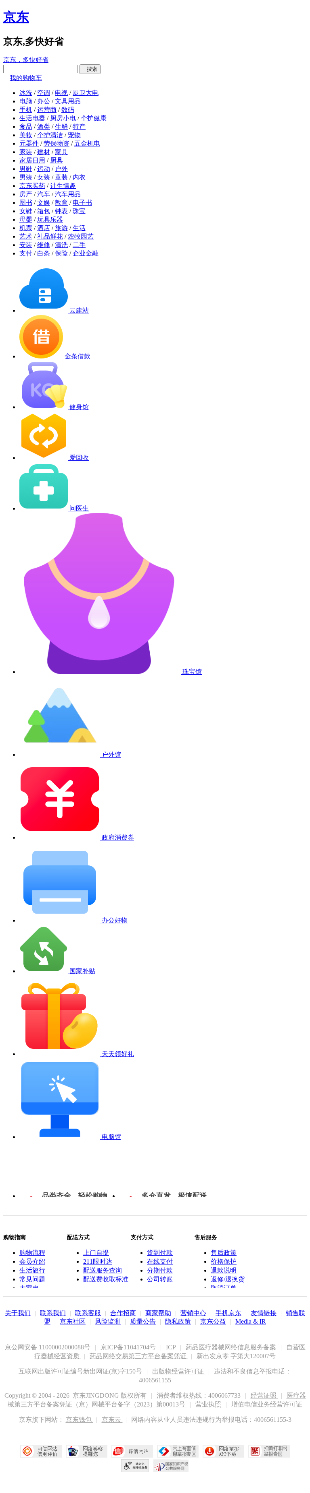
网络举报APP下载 (223, 1451)
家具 (61, 151)
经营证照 (264, 1395)
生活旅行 (32, 1270)
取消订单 (224, 1288)
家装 (25, 151)
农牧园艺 (81, 236)
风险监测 (108, 1321)
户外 (61, 168)
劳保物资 (56, 143)
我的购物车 (26, 77)
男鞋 (25, 168)
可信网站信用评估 (41, 1451)
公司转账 (160, 1279)
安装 (25, 244)
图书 (25, 202)
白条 (43, 253)
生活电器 (32, 118)
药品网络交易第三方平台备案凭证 (139, 1356)
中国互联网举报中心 (178, 1451)
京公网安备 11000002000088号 (48, 1347)
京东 (16, 17)
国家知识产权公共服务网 (171, 1465)
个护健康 (94, 118)
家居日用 (32, 160)
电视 (61, 92)
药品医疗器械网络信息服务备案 (232, 1347)
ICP (171, 1347)
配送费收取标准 (105, 1279)
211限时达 (97, 1261)
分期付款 (160, 1270)
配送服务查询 (102, 1270)
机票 (25, 227)
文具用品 (68, 101)
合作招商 (123, 1313)
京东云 (112, 1419)
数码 (67, 109)
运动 (43, 168)
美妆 (25, 135)
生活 (79, 227)
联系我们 (53, 1313)
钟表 (61, 211)
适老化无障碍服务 (135, 1465)
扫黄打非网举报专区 (269, 1451)
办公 (43, 101)
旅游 (61, 227)
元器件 (29, 143)
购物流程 (32, 1252)
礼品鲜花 (50, 236)
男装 (25, 177)
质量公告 (143, 1321)
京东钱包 (79, 1419)
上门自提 (96, 1252)
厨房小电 (63, 118)
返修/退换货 (228, 1279)
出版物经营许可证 (178, 1371)
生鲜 (61, 126)
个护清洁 (50, 135)
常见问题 (32, 1279)
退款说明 (224, 1270)
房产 (25, 194)
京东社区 (73, 1321)
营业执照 (209, 1404)
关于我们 (18, 1313)
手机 (25, 109)
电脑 (25, 101)
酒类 (43, 126)
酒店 (43, 227)
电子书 (82, 202)
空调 (43, 92)
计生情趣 (63, 185)
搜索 (90, 69)
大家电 (29, 1288)
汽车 (43, 194)
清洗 (61, 244)
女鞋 (25, 211)
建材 (43, 151)
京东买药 (32, 185)
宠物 (74, 135)
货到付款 (160, 1252)
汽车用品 (68, 194)
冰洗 (25, 92)
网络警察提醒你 (86, 1451)
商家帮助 (158, 1313)
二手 (79, 244)
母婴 (25, 219)
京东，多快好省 (25, 59)
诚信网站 (132, 1451)
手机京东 (228, 1313)
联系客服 (88, 1313)
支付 (25, 253)
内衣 (79, 177)
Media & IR (250, 1321)
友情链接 (263, 1313)
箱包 (43, 211)
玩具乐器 (50, 219)
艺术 (25, 236)
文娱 (43, 202)
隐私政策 (178, 1321)
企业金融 (85, 253)
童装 (61, 177)
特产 (79, 126)
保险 (61, 253)
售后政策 (224, 1252)
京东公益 (213, 1321)
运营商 (47, 109)
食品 (25, 126)
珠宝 (79, 211)
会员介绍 (32, 1261)
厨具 (56, 160)
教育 (61, 202)
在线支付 (160, 1261)
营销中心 (193, 1313)
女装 (43, 177)
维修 (43, 244)
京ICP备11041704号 (129, 1347)
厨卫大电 (85, 92)
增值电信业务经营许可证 (266, 1404)
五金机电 (87, 143)
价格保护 (224, 1261)
